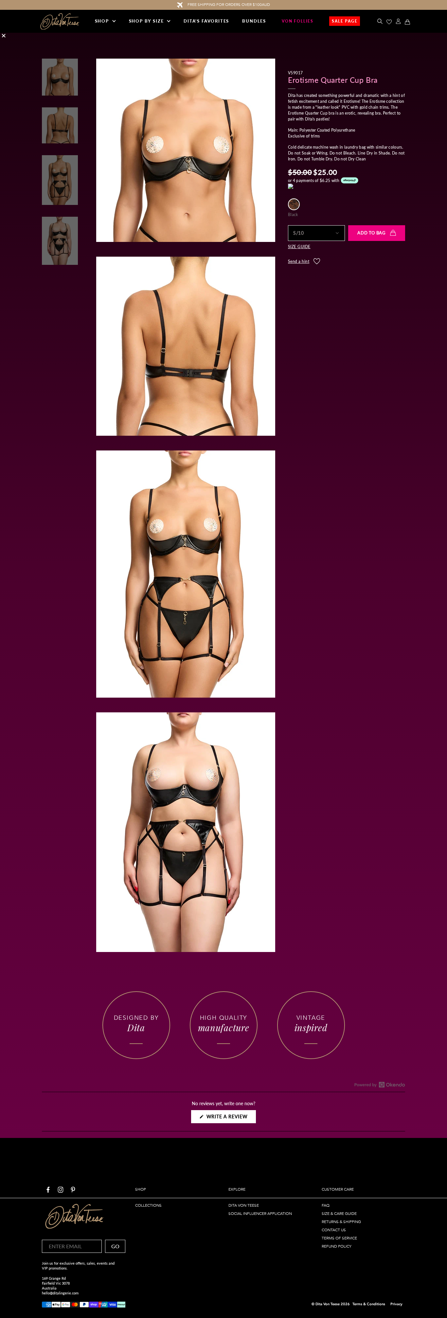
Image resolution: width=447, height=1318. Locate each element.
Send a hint (298, 261)
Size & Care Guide (339, 1213)
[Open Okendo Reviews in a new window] (379, 1084)
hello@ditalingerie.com (60, 1293)
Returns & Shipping (341, 1221)
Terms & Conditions (368, 1304)
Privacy (396, 1304)
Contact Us (334, 1230)
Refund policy (336, 1246)
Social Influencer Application (260, 1213)
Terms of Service (339, 1238)
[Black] (294, 204)
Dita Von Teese (243, 1205)
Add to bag (371, 232)
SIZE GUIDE (299, 247)
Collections (148, 1205)
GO (115, 1246)
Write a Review (230, 1118)
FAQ (326, 1205)
